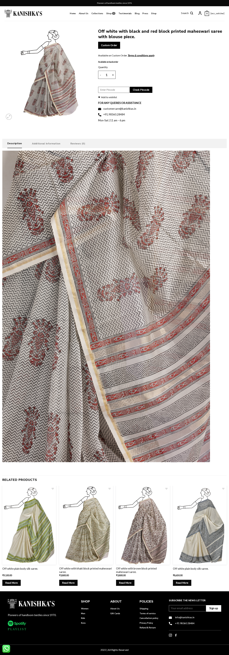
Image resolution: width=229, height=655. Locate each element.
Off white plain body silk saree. (20, 568)
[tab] (14, 144)
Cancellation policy (149, 618)
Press (145, 13)
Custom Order (109, 45)
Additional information (46, 143)
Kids (83, 618)
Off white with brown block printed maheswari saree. (136, 570)
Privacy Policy (146, 623)
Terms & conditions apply (141, 55)
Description (14, 143)
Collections (97, 13)
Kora (83, 623)
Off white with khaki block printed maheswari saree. (85, 570)
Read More (11, 582)
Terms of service (148, 613)
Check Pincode (141, 89)
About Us (83, 13)
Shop (109, 13)
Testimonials (125, 13)
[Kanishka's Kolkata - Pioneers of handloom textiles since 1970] (23, 13)
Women (84, 608)
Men (83, 613)
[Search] (187, 13)
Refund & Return (148, 627)
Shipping (144, 608)
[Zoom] (9, 117)
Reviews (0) (77, 143)
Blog (137, 13)
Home (73, 13)
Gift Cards (115, 613)
